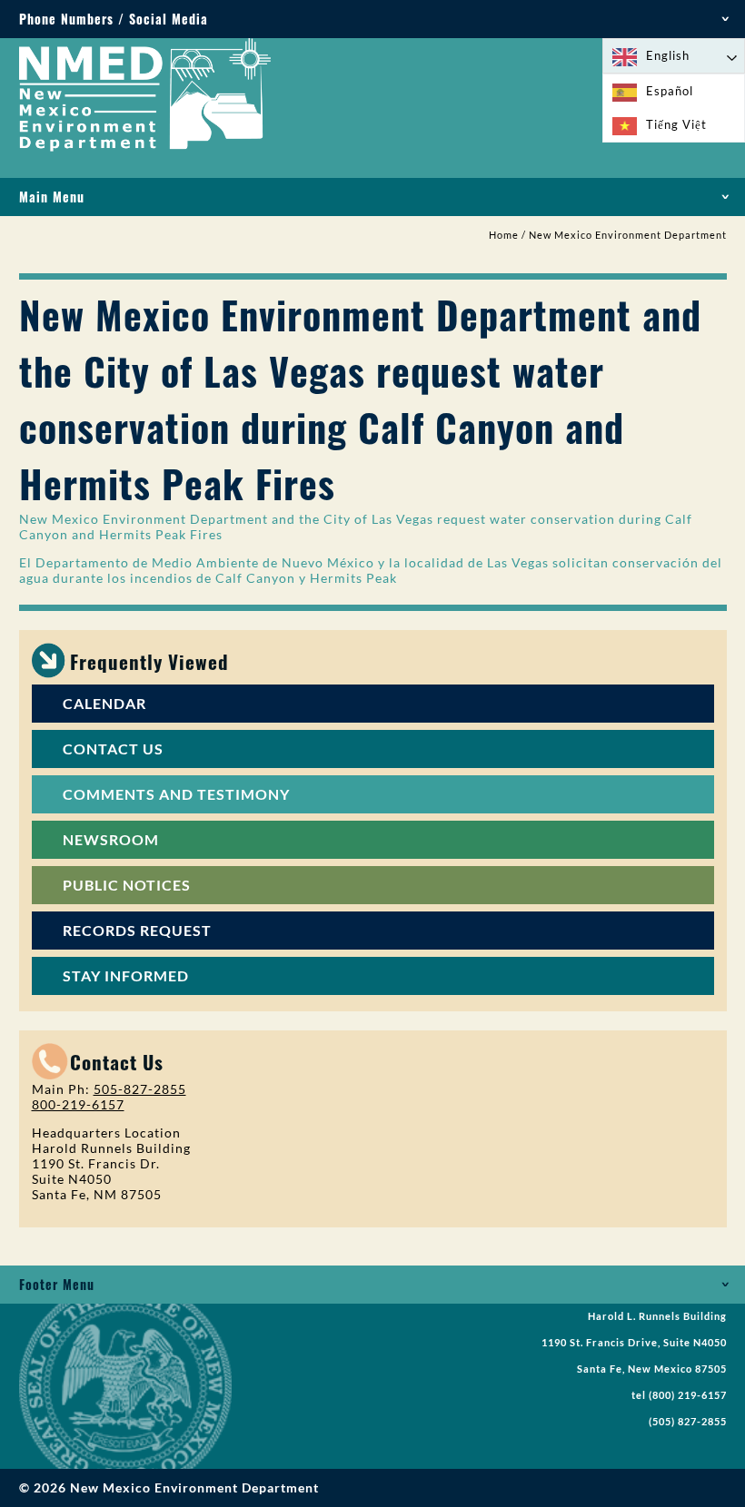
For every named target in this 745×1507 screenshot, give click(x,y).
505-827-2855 (140, 1089)
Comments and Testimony (176, 794)
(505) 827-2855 (688, 1421)
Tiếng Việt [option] (676, 124)
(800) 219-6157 (688, 1395)
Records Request (137, 930)
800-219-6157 (78, 1104)
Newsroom (111, 839)
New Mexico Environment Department (628, 235)
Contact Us (113, 748)
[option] (673, 91)
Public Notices (127, 884)
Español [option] (669, 91)
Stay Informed (126, 975)
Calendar (104, 703)
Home (504, 235)
